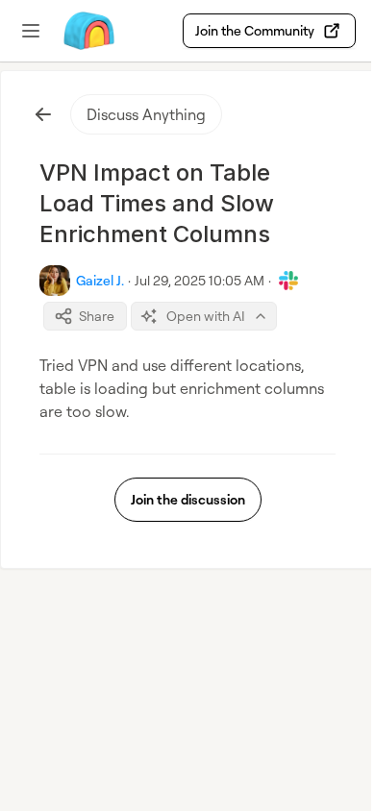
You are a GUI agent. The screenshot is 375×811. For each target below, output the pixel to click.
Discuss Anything (146, 114)
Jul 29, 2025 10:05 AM (199, 280)
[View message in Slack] (288, 280)
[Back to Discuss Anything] (43, 114)
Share (96, 315)
